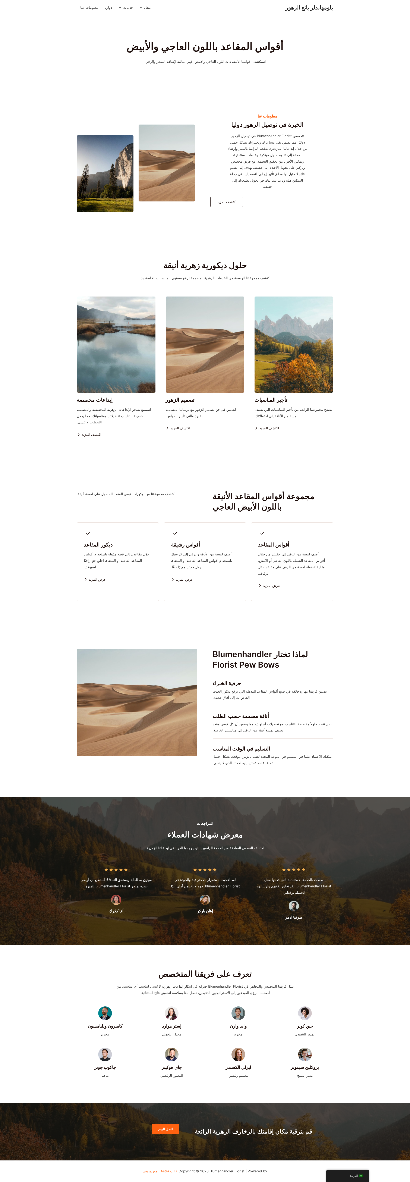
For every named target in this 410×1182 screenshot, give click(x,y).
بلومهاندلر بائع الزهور (309, 7)
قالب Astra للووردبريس (160, 1171)
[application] (142, 7)
